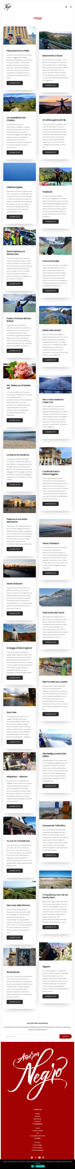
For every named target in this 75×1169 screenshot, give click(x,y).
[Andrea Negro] (7, 7)
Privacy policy (40, 1166)
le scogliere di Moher (37, 1136)
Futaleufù (47, 191)
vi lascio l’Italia (37, 1131)
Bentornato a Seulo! (52, 55)
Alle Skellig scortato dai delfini (54, 755)
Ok (32, 1166)
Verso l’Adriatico (50, 543)
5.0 (37, 1133)
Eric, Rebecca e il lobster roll (19, 387)
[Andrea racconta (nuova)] (38, 1074)
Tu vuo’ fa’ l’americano (18, 840)
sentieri (37, 1116)
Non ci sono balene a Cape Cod (53, 401)
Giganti (46, 966)
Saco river (12, 712)
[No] (73, 1164)
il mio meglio (37, 1145)
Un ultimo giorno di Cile (54, 119)
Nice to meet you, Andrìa (54, 681)
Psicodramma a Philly (18, 50)
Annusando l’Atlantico (53, 825)
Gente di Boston (15, 583)
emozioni (37, 1121)
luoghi (37, 1114)
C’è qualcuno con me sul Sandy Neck (55, 896)
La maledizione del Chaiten (16, 119)
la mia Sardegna (37, 1150)
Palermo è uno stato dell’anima (17, 520)
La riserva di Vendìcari (18, 454)
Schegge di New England (19, 647)
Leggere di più (15, 83)
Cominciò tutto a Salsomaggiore (51, 473)
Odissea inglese (14, 187)
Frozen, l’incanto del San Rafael (19, 320)
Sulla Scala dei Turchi (53, 612)
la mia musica (37, 1148)
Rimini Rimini (13, 972)
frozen (37, 1128)
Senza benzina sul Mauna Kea (16, 253)
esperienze (38, 1119)
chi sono (38, 1142)
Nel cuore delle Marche (18, 905)
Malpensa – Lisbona (17, 776)
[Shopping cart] (65, 7)
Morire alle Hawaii (51, 330)
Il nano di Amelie (50, 261)
